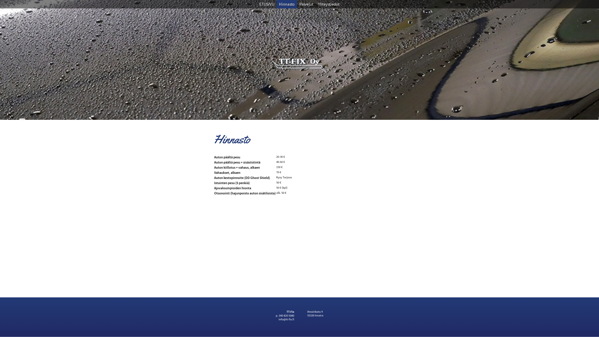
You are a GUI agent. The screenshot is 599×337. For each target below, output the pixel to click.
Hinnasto (287, 4)
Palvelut (306, 4)
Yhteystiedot (329, 4)
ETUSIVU (266, 4)
